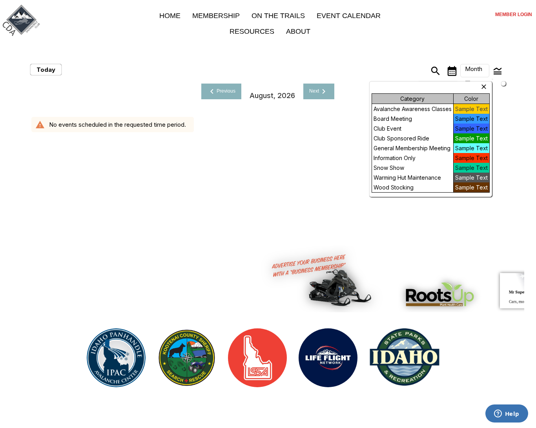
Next (318, 91)
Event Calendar (349, 16)
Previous (221, 91)
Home (169, 16)
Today (45, 69)
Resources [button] (252, 31)
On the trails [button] (278, 16)
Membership (216, 16)
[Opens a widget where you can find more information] (506, 414)
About (298, 31)
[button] (474, 70)
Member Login (513, 14)
